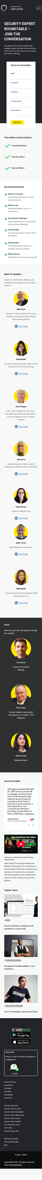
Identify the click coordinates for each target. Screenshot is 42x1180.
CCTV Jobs (8, 1128)
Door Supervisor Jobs (11, 1125)
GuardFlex (7, 1091)
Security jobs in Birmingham (14, 1112)
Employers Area (10, 1082)
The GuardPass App (11, 1142)
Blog (5, 1145)
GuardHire (7, 1088)
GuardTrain (8, 1098)
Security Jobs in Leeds (12, 1118)
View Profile (23, 326)
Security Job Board (11, 1106)
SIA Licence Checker (11, 1139)
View (20, 427)
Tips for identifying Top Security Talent (21, 1012)
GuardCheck (8, 1085)
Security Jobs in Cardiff (12, 1121)
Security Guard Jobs (11, 1131)
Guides (7, 920)
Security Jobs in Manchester (14, 1115)
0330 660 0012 (16, 1165)
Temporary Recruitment (13, 960)
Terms (24, 1155)
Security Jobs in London (12, 1109)
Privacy (18, 1155)
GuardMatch (8, 1095)
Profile (25, 427)
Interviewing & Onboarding (13, 1006)
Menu (38, 8)
